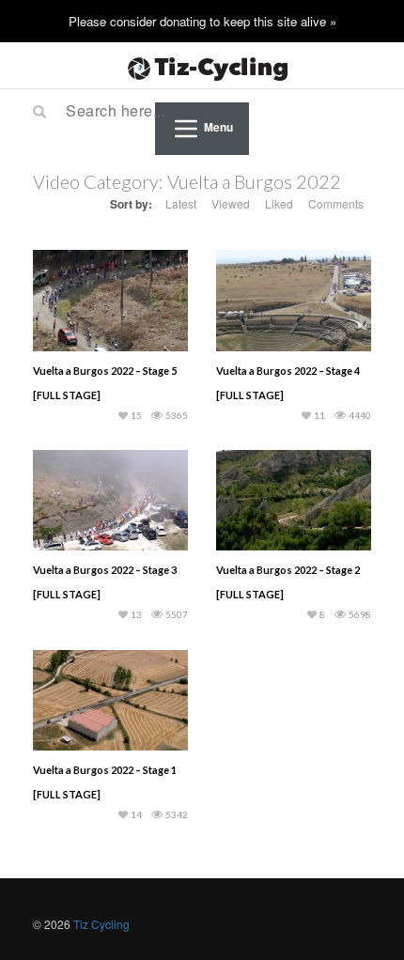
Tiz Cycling (101, 924)
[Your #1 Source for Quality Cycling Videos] (202, 65)
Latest (180, 203)
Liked (279, 203)
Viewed (230, 203)
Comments (336, 203)
